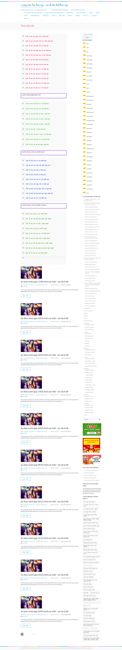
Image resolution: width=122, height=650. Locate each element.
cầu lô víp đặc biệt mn (90, 298)
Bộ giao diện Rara (75, 648)
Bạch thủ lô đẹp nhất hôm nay (90, 536)
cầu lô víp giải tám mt (90, 267)
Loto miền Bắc (88, 164)
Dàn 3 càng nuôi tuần (90, 562)
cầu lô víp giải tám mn (90, 301)
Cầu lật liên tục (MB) (89, 112)
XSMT (25, 15)
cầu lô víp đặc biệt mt (90, 264)
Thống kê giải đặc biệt (90, 635)
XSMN (97, 12)
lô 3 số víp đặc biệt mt (90, 278)
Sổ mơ (25, 18)
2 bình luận (24, 286)
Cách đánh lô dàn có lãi (91, 557)
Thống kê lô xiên (89, 132)
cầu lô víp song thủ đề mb (91, 240)
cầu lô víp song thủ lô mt (91, 293)
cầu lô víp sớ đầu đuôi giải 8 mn (92, 291)
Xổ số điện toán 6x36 (90, 96)
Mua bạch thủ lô (89, 621)
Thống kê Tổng (89, 152)
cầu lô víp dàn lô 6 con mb (91, 234)
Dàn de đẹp (87, 584)
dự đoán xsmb (86, 605)
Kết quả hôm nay (35, 15)
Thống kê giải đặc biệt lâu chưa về (91, 639)
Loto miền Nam (89, 168)
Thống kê (77, 15)
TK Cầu (70, 15)
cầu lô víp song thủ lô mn (91, 275)
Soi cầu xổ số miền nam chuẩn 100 (33, 12)
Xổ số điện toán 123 (89, 100)
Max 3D (87, 341)
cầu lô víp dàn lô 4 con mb (91, 231)
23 (29, 634)
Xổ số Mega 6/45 (89, 336)
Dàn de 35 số (87, 571)
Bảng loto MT (88, 401)
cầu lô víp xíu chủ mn (90, 303)
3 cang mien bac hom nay (90, 505)
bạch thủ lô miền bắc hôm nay (90, 532)
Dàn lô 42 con (88, 587)
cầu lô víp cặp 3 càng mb (91, 217)
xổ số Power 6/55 (89, 338)
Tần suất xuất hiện (89, 156)
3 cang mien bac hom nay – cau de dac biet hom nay (44, 5)
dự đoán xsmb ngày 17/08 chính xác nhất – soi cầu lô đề (44, 281)
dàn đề (85, 593)
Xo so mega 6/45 (89, 75)
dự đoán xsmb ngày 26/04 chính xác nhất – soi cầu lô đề (44, 355)
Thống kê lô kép (89, 136)
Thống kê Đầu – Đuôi (90, 148)
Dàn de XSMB (88, 577)
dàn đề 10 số (94, 593)
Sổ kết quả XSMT (89, 67)
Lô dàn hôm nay (89, 613)
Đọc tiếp (26, 296)
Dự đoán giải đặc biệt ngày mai (91, 599)
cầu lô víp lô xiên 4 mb (90, 255)
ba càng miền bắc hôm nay (91, 519)
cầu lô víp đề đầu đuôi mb (91, 248)
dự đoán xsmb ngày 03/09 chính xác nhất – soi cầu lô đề (44, 611)
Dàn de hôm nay (89, 574)
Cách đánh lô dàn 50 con (90, 553)
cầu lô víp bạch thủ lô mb (91, 212)
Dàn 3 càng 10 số (89, 559)
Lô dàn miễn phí (89, 618)
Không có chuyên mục (90, 609)
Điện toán (61, 15)
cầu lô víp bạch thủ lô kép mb (92, 209)
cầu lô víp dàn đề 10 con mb (91, 226)
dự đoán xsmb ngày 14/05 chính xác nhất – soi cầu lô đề (44, 318)
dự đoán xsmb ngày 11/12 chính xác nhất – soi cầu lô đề (44, 538)
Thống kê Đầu (88, 140)
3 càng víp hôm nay (90, 515)
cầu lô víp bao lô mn (90, 296)
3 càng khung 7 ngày (90, 509)
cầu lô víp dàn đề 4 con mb (91, 219)
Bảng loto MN (88, 398)
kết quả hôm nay (89, 55)
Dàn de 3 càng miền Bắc (87, 565)
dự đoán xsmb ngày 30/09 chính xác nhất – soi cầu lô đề (44, 428)
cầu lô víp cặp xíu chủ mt (91, 262)
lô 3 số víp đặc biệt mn (90, 306)
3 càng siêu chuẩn (89, 512)
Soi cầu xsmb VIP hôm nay (77, 9)
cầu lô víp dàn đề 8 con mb (91, 224)
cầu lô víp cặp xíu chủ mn (91, 288)
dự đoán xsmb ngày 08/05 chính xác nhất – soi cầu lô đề (44, 465)
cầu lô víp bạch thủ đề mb (91, 207)
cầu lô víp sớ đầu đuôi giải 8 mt (92, 269)
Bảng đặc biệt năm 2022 (90, 546)
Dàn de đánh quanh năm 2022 (90, 580)
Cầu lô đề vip (69, 12)
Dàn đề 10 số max (89, 596)
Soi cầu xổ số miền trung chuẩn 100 (54, 12)
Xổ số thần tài (88, 104)
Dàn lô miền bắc (89, 590)
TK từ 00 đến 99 (89, 160)
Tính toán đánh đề (81, 12)
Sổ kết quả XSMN (89, 63)
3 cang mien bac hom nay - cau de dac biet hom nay (35, 284)
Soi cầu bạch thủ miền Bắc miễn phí (91, 624)
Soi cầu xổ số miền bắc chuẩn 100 (59, 9)
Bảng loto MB (88, 396)
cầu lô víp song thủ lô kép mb (92, 243)
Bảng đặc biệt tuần (90, 550)
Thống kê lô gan (89, 128)
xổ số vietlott (88, 71)
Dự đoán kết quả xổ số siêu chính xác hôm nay (91, 602)
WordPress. (89, 648)
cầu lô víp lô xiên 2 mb (90, 250)
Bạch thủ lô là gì (89, 529)
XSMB (90, 12)
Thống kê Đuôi (89, 144)
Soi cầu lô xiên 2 (86, 628)
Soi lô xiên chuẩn (94, 628)
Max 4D (87, 88)
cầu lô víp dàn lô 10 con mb (91, 229)
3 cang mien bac (89, 502)
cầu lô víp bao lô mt (90, 259)
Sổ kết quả (45, 15)
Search (87, 37)
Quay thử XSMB (89, 176)
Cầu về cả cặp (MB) (89, 116)
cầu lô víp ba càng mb (90, 204)
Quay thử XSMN (89, 180)
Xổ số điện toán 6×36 (90, 349)
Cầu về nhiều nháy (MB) (90, 120)
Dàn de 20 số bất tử (90, 568)
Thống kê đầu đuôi (89, 124)
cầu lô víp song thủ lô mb (91, 245)
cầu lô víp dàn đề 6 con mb (91, 222)
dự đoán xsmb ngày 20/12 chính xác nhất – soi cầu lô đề (44, 501)
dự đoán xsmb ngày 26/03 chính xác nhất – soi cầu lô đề (44, 575)
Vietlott (54, 15)
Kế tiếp (34, 634)
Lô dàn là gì (87, 615)
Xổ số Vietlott (88, 333)
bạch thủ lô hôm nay (90, 523)
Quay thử (94, 15)
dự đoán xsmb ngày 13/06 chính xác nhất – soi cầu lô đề (44, 391)
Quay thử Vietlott (89, 412)
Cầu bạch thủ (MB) (89, 108)
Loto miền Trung (89, 172)
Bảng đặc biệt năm (90, 543)
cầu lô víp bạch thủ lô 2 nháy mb (93, 214)
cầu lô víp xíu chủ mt (90, 280)
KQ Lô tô (85, 15)
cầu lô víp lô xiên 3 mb (90, 253)
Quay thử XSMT (89, 184)
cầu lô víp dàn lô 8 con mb (91, 238)
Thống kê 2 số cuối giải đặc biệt (91, 631)
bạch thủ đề (87, 540)
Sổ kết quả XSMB (89, 59)
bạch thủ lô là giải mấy (91, 526)
